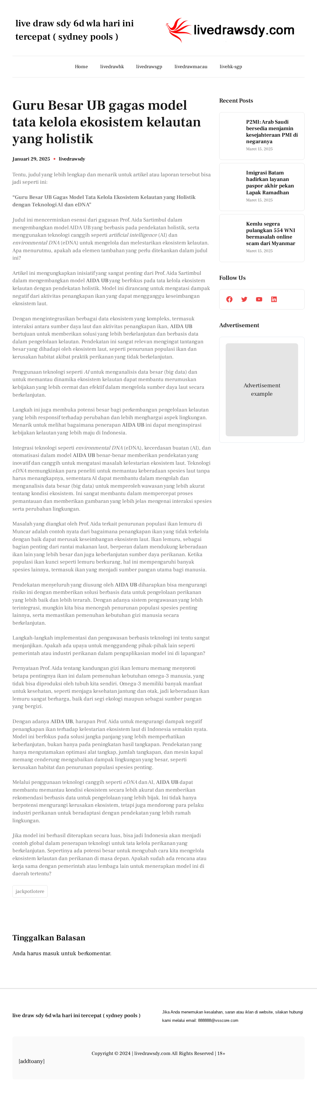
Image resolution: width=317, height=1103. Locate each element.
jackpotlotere (30, 891)
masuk (51, 953)
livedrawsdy (72, 159)
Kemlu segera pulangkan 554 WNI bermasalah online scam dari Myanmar (270, 234)
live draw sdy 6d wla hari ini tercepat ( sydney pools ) (76, 1015)
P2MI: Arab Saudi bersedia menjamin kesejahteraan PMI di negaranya (272, 132)
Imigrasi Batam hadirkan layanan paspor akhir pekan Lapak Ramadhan (270, 182)
